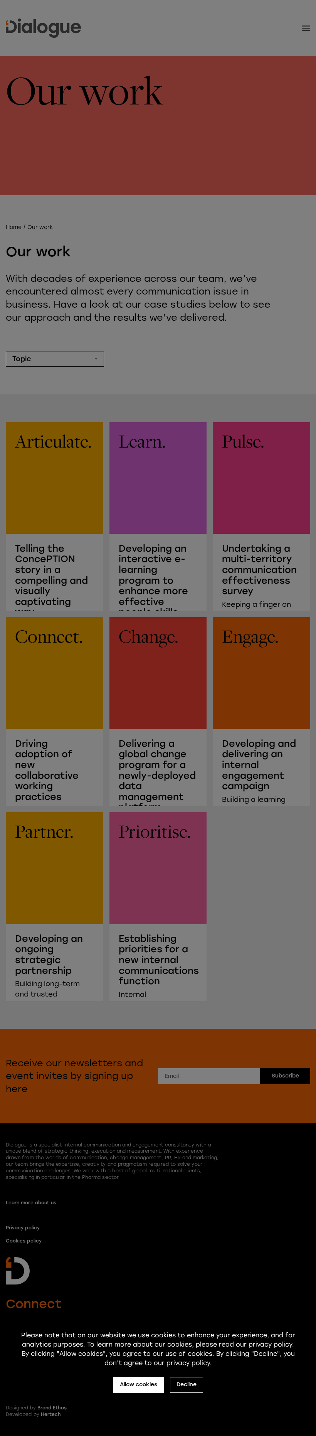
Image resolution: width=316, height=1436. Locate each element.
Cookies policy (24, 1241)
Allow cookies (138, 1384)
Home (14, 227)
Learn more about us (31, 1202)
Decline (186, 1384)
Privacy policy (23, 1228)
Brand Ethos (52, 1408)
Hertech (51, 1414)
